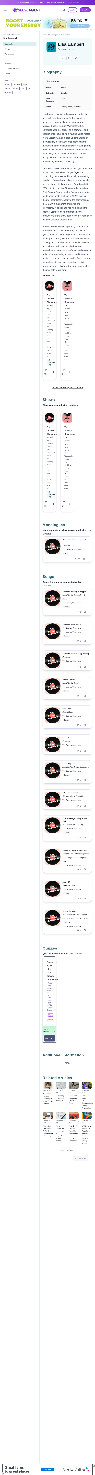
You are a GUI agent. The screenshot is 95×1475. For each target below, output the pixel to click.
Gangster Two (72, 918)
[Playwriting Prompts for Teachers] (61, 1085)
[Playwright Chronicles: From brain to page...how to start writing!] (61, 1115)
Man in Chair (68, 546)
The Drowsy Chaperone (71, 550)
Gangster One (72, 858)
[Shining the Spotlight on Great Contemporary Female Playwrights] (87, 1085)
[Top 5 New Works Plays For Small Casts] (74, 1085)
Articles (7, 74)
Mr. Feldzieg (83, 918)
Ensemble (66, 657)
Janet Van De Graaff (70, 595)
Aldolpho (65, 767)
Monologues (9, 54)
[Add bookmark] (52, 372)
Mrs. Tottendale (68, 824)
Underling (79, 824)
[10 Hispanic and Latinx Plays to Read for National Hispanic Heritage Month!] (87, 1115)
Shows (7, 49)
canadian (7, 84)
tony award (8, 93)
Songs (6, 59)
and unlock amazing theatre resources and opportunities (47, 2)
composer (16, 84)
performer (7, 88)
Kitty (64, 858)
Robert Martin (67, 712)
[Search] (63, 9)
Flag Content (82, 1158)
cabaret (15, 88)
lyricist (25, 84)
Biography (8, 44)
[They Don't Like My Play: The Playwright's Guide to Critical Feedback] (74, 1115)
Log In (72, 10)
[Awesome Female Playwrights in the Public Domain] (48, 1085)
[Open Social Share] (76, 58)
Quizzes (7, 64)
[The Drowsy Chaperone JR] (67, 286)
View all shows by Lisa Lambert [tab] (67, 387)
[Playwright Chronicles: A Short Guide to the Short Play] (48, 1115)
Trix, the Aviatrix (68, 796)
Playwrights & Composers (51, 35)
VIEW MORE (67, 1150)
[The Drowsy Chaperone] (49, 286)
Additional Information (13, 69)
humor (23, 88)
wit (29, 88)
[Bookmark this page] (69, 58)
